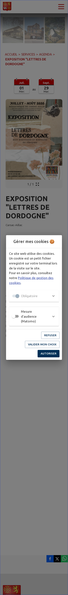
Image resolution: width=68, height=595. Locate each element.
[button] (34, 296)
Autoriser (48, 353)
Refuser (50, 335)
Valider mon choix (42, 344)
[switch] (13, 316)
